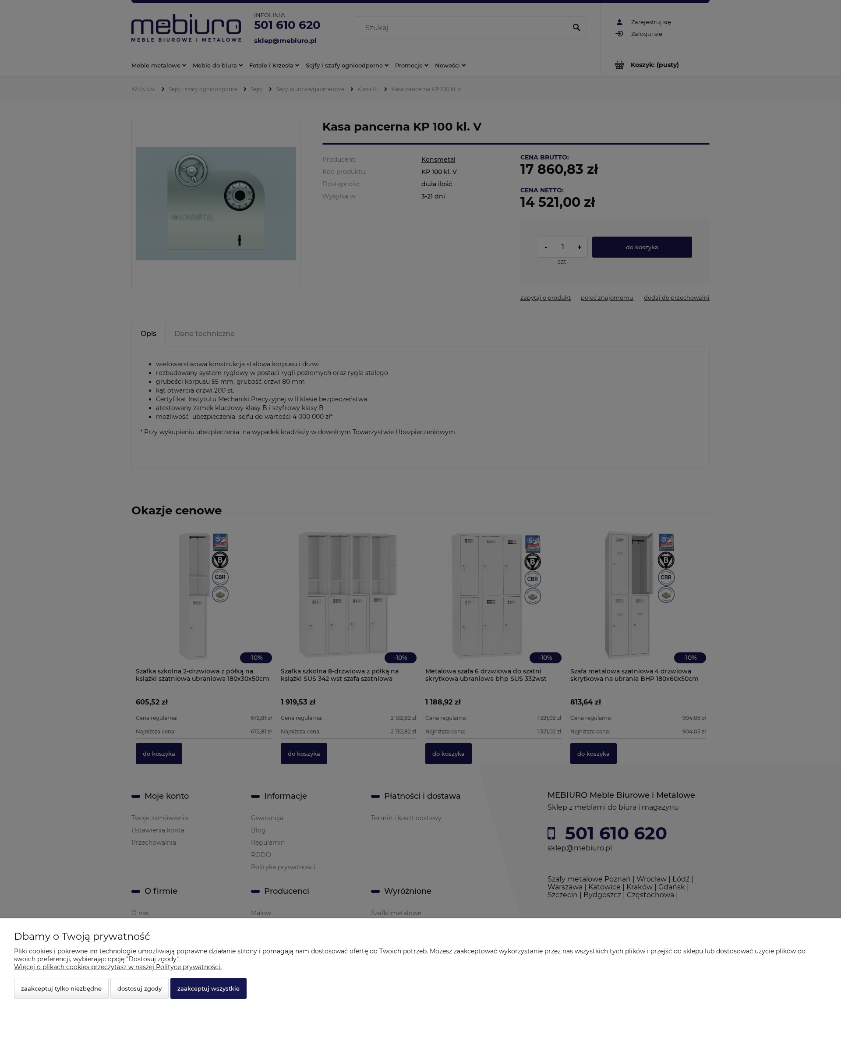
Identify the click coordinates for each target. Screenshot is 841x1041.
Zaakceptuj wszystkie (208, 988)
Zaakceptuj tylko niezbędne (61, 988)
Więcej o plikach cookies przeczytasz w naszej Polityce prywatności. (118, 967)
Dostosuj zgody (139, 988)
